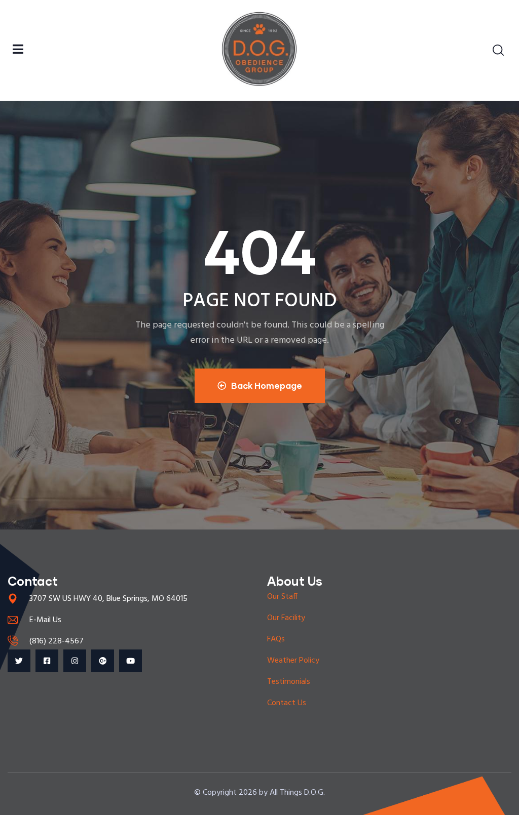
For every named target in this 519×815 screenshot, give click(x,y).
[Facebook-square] (46, 660)
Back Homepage (266, 385)
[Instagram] (74, 660)
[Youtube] (130, 660)
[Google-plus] (102, 660)
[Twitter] (19, 660)
